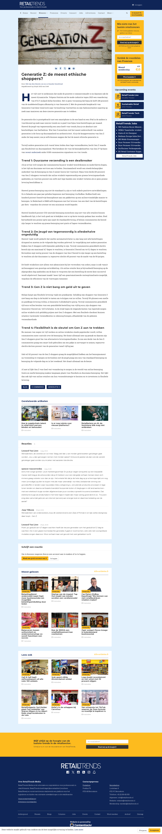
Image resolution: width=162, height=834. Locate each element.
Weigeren (143, 830)
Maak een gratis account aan (34, 558)
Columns (61, 814)
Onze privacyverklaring (27, 799)
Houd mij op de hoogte (129, 42)
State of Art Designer (127, 133)
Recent (33, 13)
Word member (129, 77)
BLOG (25, 387)
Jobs (81, 13)
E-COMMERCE (38, 387)
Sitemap (140, 814)
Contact (101, 13)
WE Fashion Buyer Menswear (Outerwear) (130, 127)
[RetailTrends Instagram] (89, 773)
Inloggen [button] (138, 5)
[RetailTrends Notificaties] (94, 773)
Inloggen (53, 558)
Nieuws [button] (42, 13)
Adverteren (90, 13)
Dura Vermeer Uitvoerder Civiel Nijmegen (130, 145)
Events (64, 13)
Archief (127, 814)
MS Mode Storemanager (128, 139)
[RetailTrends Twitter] (73, 773)
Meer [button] (109, 13)
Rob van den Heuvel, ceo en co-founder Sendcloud (44, 84)
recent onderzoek (33, 152)
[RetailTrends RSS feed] (84, 773)
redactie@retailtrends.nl (126, 801)
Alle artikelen (100, 571)
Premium (54, 13)
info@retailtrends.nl (125, 798)
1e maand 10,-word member (137, 14)
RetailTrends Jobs (129, 156)
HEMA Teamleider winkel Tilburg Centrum (130, 130)
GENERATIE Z (54, 387)
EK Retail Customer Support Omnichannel (130, 151)
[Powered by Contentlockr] (81, 825)
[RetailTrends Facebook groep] (68, 773)
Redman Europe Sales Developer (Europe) (130, 136)
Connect (72, 13)
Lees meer (78, 829)
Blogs (49, 814)
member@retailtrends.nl (129, 804)
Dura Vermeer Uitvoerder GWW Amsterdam (130, 142)
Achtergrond (23, 814)
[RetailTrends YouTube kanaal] (78, 773)
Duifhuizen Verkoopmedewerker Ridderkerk (130, 148)
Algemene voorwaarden (27, 802)
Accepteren (154, 830)
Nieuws (37, 814)
